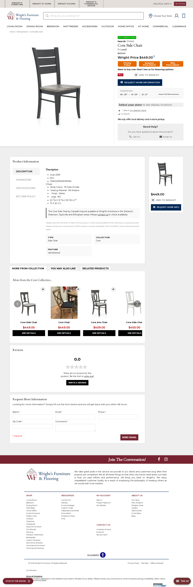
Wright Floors (66, 4)
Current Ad (66, 500)
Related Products (96, 268)
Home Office (126, 26)
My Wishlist (101, 505)
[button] (160, 15)
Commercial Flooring (35, 548)
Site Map (144, 563)
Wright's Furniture (17, 4)
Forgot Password (103, 502)
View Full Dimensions (168, 94)
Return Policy (25, 196)
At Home (143, 26)
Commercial (160, 26)
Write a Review (77, 382)
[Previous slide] (17, 303)
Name (16, 412)
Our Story (136, 500)
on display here (138, 110)
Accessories (89, 26)
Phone (102, 412)
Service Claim (102, 535)
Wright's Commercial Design (91, 3)
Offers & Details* (156, 563)
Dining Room (35, 26)
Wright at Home (41, 4)
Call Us (136, 137)
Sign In (99, 500)
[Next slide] (137, 303)
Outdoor (107, 26)
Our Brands (31, 570)
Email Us (167, 137)
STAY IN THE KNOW (18, 581)
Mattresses (70, 26)
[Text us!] (182, 581)
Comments (61, 421)
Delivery (64, 502)
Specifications (25, 188)
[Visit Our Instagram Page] (166, 459)
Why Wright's (137, 502)
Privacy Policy (133, 563)
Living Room (14, 26)
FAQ (63, 519)
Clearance (179, 26)
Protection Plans (68, 516)
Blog (133, 516)
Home (12, 32)
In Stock (180, 4)
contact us (103, 214)
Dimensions (23, 179)
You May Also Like (63, 268)
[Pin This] (120, 75)
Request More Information (142, 82)
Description (24, 171)
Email (58, 412)
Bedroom (53, 26)
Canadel (123, 49)
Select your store (130, 104)
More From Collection (28, 268)
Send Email (129, 437)
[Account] (176, 15)
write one (88, 376)
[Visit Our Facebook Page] (159, 459)
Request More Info (168, 207)
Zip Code (18, 421)
